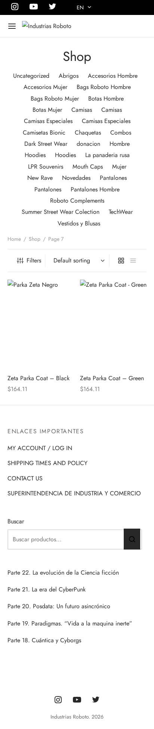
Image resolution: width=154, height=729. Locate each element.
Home (14, 239)
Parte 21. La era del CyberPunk (46, 589)
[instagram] (58, 700)
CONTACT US (25, 478)
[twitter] (95, 700)
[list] (133, 260)
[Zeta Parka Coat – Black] (40, 324)
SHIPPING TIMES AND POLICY (47, 463)
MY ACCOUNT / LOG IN (39, 448)
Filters (34, 260)
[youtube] (77, 700)
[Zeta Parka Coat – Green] (113, 324)
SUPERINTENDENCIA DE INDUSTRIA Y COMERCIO (74, 493)
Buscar (15, 521)
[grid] (121, 260)
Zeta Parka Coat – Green (112, 378)
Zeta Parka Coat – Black (38, 378)
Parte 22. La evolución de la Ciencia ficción (63, 572)
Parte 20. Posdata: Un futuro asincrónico (58, 606)
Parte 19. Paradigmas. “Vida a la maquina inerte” (69, 623)
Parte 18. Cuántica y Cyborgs (44, 640)
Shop (34, 239)
